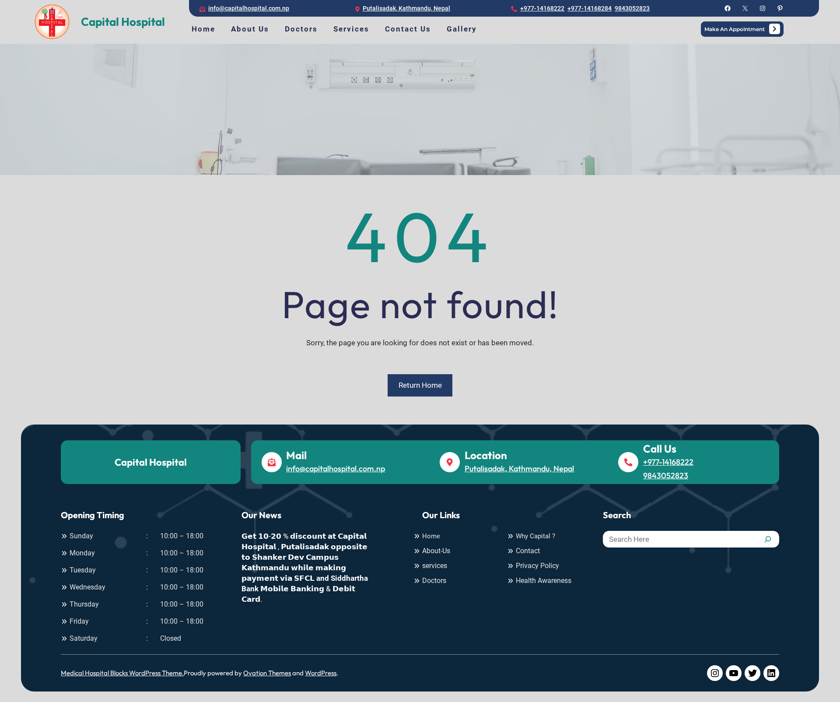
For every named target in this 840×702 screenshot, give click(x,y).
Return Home (420, 385)
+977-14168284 (589, 8)
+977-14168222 (542, 8)
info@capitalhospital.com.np (248, 8)
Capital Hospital (123, 21)
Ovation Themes (267, 673)
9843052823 (632, 8)
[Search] (767, 539)
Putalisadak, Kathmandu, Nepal (406, 8)
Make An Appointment (734, 29)
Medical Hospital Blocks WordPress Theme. (122, 673)
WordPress (320, 673)
